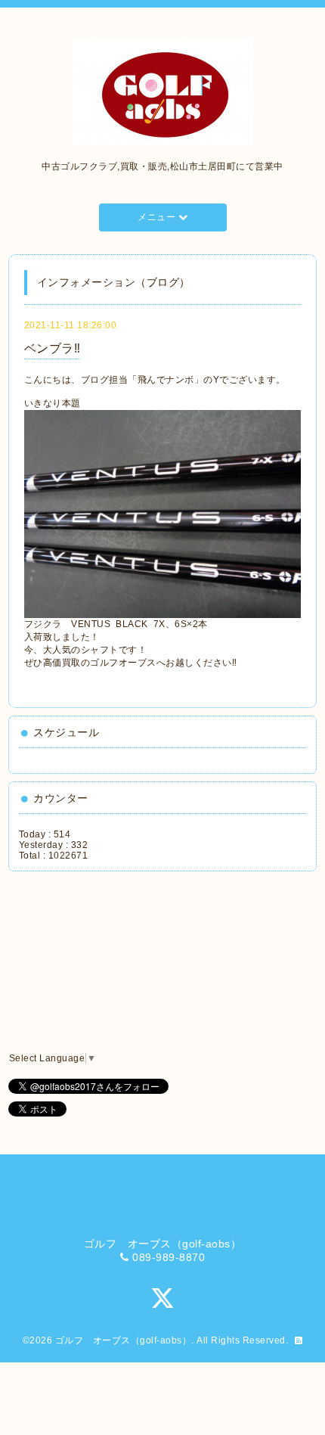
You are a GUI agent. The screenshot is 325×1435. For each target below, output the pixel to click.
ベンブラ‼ (52, 348)
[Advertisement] (88, 962)
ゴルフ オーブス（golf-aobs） (123, 1340)
